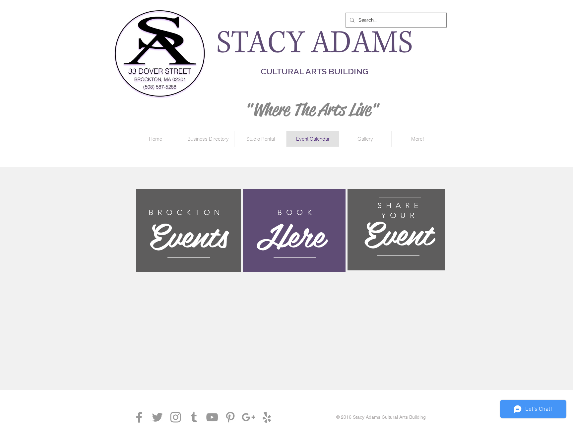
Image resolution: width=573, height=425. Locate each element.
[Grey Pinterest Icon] (230, 417)
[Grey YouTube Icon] (212, 417)
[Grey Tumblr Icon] (194, 417)
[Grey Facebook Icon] (139, 417)
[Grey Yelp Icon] (267, 417)
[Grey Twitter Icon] (157, 417)
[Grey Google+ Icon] (248, 417)
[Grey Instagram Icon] (175, 417)
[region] (188, 230)
